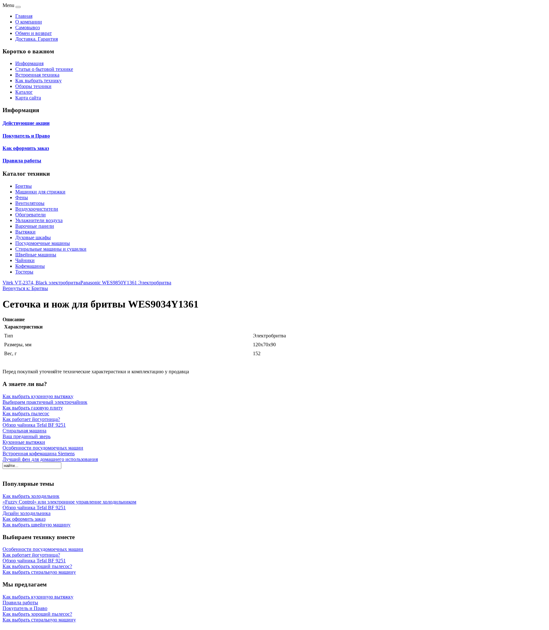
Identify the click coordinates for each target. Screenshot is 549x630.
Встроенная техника (37, 75)
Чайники (25, 260)
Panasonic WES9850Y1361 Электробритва (125, 282)
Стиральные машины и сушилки (50, 249)
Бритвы (23, 186)
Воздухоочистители (36, 209)
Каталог (24, 92)
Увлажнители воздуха (39, 220)
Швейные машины (35, 254)
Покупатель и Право (26, 136)
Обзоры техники (33, 86)
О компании (28, 21)
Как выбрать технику (38, 80)
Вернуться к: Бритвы (25, 288)
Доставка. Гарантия (36, 39)
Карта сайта (28, 97)
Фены (21, 197)
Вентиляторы (29, 203)
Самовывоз (27, 27)
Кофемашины (30, 266)
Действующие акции (26, 123)
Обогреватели (30, 214)
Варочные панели (34, 226)
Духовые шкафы (33, 237)
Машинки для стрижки (40, 191)
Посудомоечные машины (42, 243)
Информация (29, 63)
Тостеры (24, 271)
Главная (23, 16)
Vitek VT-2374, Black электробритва (41, 282)
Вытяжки (25, 231)
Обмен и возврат (33, 33)
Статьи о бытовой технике (44, 69)
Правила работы (22, 160)
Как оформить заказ (26, 148)
